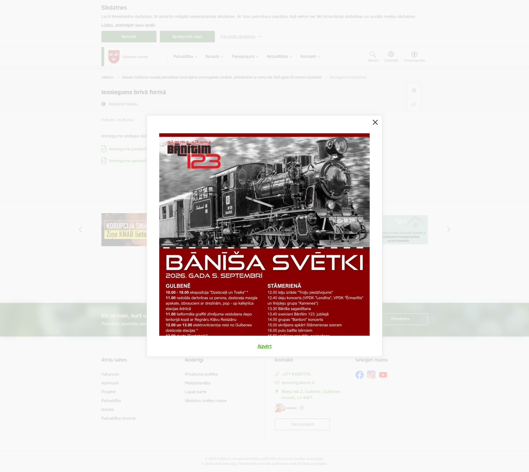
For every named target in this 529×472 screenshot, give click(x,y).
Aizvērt (265, 346)
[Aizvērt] (375, 122)
